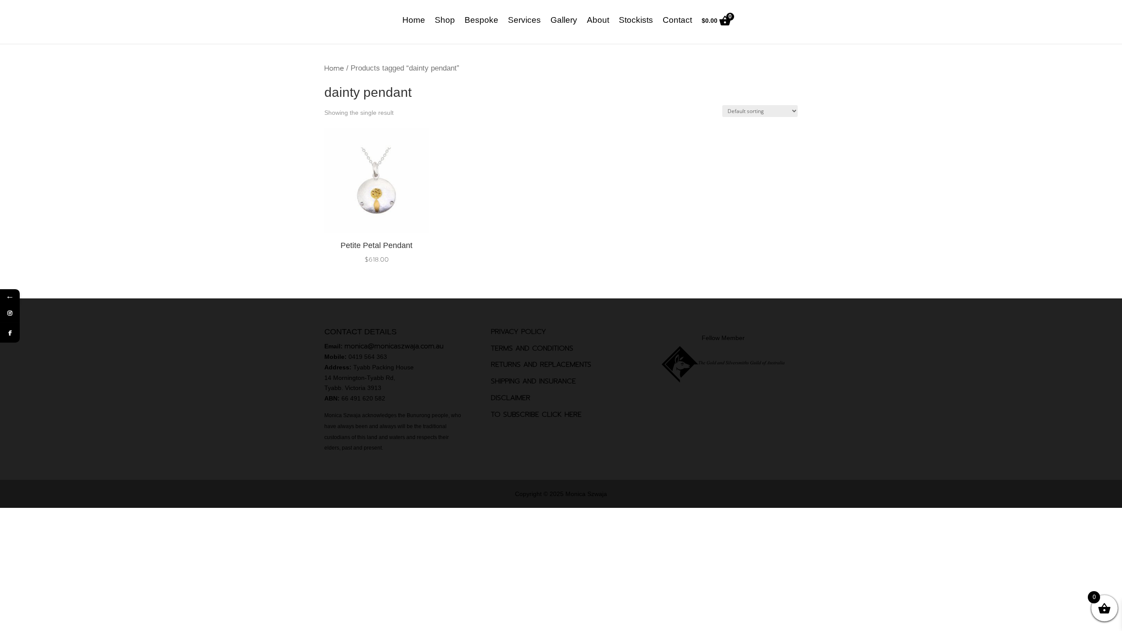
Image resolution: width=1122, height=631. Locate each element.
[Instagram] (10, 313)
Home (413, 21)
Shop (445, 21)
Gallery (563, 21)
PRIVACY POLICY (518, 331)
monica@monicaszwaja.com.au (394, 346)
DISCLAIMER (510, 398)
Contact (677, 21)
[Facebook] (10, 333)
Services (524, 21)
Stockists (636, 21)
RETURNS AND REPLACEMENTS (541, 364)
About (598, 21)
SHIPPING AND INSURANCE (533, 381)
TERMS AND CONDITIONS (532, 348)
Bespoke (481, 21)
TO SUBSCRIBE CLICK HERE (536, 414)
